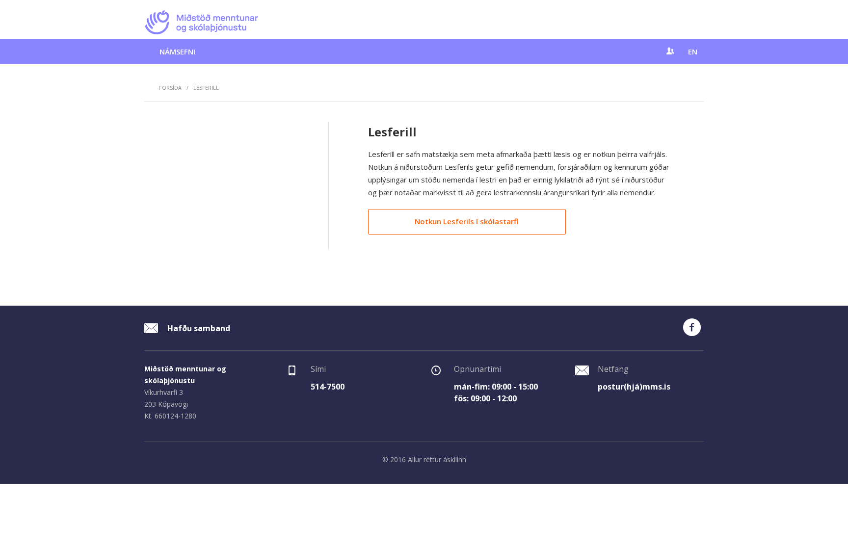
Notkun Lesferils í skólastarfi (467, 221)
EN (692, 51)
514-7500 (327, 386)
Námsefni (177, 51)
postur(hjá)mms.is (634, 386)
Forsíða (170, 87)
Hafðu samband (197, 328)
